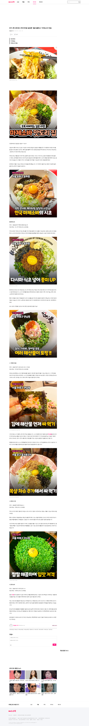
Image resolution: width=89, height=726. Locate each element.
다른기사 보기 (54, 625)
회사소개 (10, 715)
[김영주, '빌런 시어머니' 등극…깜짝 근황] (49, 689)
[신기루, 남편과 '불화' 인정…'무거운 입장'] (49, 676)
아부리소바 (46, 629)
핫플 (23, 1)
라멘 (13, 594)
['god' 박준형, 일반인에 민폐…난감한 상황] (33, 689)
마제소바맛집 (21, 629)
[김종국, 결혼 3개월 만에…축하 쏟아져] (17, 676)
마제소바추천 (26, 629)
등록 (54, 644)
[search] (79, 2)
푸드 (29, 1)
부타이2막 (36, 629)
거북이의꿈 (12, 629)
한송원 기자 (11, 30)
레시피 (40, 1)
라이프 (34, 1)
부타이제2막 (41, 629)
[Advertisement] (44, 15)
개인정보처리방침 (21, 715)
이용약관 (14, 715)
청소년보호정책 (28, 715)
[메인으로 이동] (11, 2)
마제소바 (16, 629)
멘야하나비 (32, 629)
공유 (17, 34)
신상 (18, 1)
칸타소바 (50, 629)
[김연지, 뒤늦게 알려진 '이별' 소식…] (33, 676)
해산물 (50, 434)
